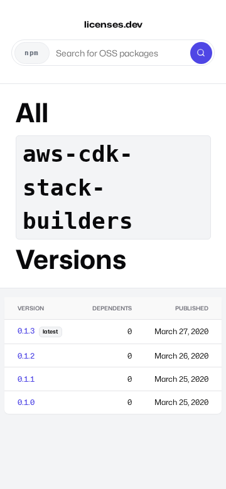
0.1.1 (26, 379)
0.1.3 (26, 330)
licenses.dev (113, 24)
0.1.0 (26, 402)
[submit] (201, 53)
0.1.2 (26, 355)
